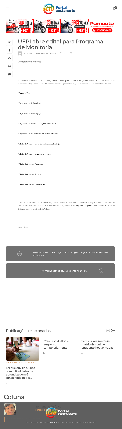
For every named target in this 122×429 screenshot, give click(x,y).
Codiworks (54, 422)
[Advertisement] (60, 302)
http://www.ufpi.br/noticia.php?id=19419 (93, 206)
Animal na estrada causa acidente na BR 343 (65, 271)
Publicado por (34, 53)
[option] (23, 360)
